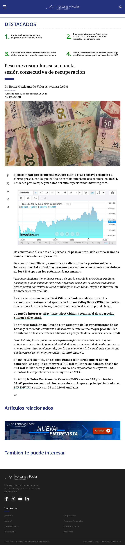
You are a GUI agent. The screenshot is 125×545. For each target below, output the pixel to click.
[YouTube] (20, 499)
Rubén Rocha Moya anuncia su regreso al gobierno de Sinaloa (26, 36)
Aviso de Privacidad (91, 541)
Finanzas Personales (73, 521)
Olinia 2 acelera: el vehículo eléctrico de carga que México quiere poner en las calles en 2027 (95, 53)
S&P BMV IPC (22, 387)
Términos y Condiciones (111, 541)
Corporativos (70, 515)
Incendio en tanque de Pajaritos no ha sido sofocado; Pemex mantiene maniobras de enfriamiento (90, 36)
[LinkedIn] (27, 499)
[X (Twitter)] (13, 499)
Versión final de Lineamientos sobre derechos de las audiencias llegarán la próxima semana (33, 53)
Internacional (10, 531)
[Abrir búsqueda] (120, 7)
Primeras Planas (11, 526)
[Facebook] (6, 499)
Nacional (8, 521)
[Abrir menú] (5, 7)
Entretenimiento (71, 526)
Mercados (68, 531)
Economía (8, 515)
